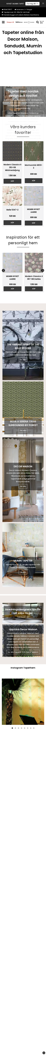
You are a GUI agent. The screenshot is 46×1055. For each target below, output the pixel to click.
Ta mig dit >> (32, 3)
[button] (42, 22)
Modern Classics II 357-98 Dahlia (34, 277)
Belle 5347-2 (12, 209)
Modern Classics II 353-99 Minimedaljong (12, 167)
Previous (3, 270)
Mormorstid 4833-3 (33, 166)
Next (42, 270)
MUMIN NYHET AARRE (33, 210)
